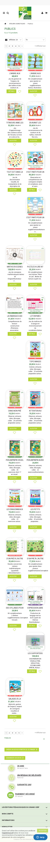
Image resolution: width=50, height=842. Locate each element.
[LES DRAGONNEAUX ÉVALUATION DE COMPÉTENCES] (15, 497)
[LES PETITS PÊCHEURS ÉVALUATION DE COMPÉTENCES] (35, 497)
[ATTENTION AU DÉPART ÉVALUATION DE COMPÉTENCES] (35, 399)
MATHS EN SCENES (15, 267)
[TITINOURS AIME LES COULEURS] (15, 111)
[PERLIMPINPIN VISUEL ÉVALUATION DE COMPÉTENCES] (15, 448)
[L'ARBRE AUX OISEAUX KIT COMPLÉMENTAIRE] (35, 62)
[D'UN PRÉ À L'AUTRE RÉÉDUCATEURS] (15, 547)
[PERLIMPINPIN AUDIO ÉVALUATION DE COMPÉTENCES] (35, 448)
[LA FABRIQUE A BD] (15, 304)
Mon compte (7, 814)
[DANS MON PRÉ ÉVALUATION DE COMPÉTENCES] (15, 399)
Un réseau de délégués (29, 775)
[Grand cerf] (25, 12)
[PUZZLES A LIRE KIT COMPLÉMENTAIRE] (35, 255)
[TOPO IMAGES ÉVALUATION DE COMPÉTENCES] (35, 350)
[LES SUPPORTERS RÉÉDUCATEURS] (35, 641)
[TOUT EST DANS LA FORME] (15, 160)
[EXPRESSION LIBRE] (35, 596)
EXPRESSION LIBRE (35, 608)
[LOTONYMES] (35, 304)
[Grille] (6, 40)
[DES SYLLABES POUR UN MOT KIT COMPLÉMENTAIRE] (15, 596)
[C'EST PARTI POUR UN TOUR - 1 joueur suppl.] (35, 206)
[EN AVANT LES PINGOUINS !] (35, 111)
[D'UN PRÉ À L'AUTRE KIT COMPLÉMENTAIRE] (35, 547)
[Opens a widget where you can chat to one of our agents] (40, 837)
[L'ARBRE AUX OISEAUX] (15, 62)
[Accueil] (5, 23)
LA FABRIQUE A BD (14, 316)
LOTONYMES (35, 316)
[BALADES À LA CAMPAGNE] (15, 687)
